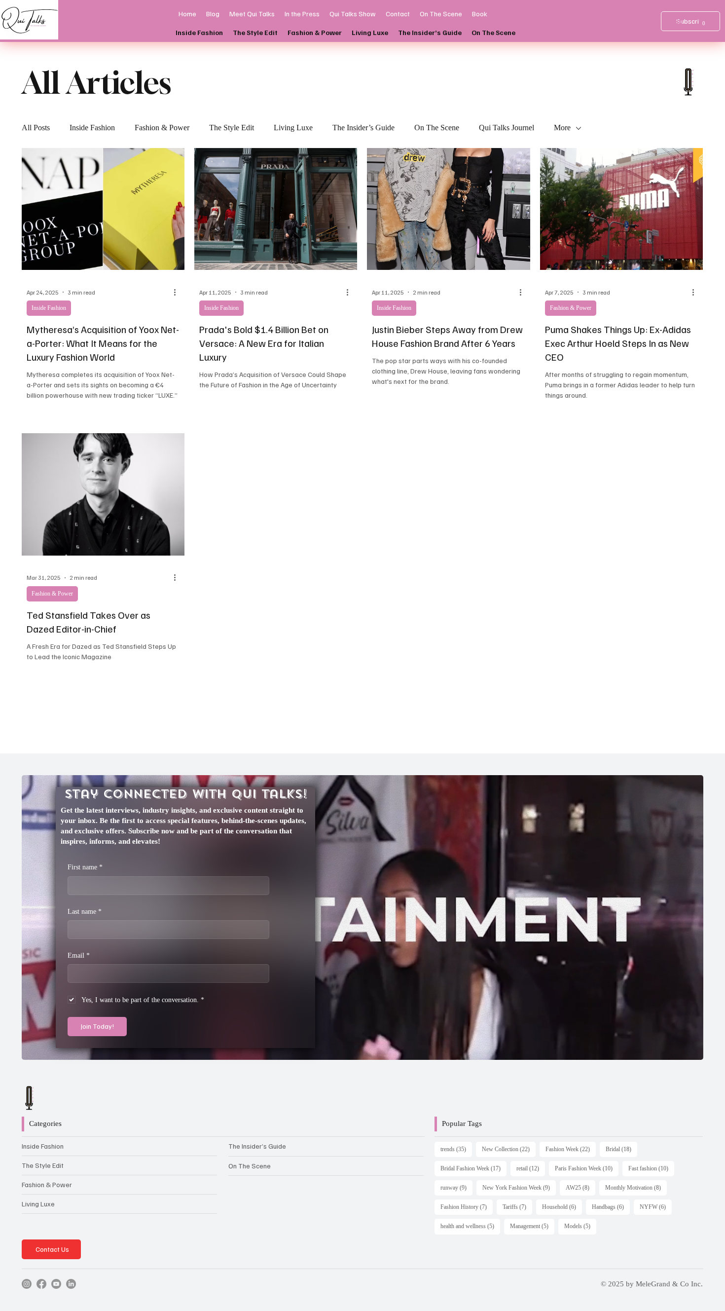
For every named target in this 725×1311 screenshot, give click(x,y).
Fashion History (466, 1206)
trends (456, 1149)
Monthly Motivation (636, 1187)
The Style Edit (231, 127)
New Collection (509, 1149)
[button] (703, 21)
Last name (85, 911)
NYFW (656, 1206)
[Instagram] (27, 1284)
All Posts (36, 127)
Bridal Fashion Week (473, 1168)
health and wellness (470, 1226)
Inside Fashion (92, 127)
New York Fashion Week (519, 1187)
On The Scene (436, 127)
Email (79, 955)
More (562, 127)
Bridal (621, 1149)
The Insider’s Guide (363, 127)
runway (456, 1187)
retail (530, 1168)
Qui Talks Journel (506, 127)
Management (532, 1226)
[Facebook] (41, 1284)
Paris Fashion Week (586, 1168)
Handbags (611, 1206)
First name (85, 867)
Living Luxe (293, 127)
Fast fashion (651, 1168)
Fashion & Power (162, 127)
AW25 (580, 1187)
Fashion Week (570, 1149)
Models (580, 1226)
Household (562, 1206)
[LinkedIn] (71, 1284)
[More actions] (178, 292)
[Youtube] (56, 1284)
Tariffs (517, 1206)
